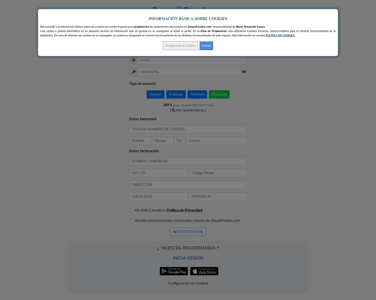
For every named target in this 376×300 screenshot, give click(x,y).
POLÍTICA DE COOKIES (280, 35)
